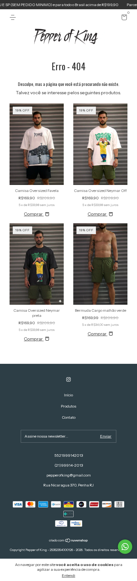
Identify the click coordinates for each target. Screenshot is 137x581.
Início (68, 395)
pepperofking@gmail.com (69, 475)
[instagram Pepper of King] (68, 379)
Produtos (68, 406)
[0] (123, 18)
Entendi (68, 575)
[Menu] (14, 17)
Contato (69, 417)
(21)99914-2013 (68, 465)
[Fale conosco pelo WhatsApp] (125, 546)
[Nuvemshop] (69, 541)
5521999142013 (68, 455)
